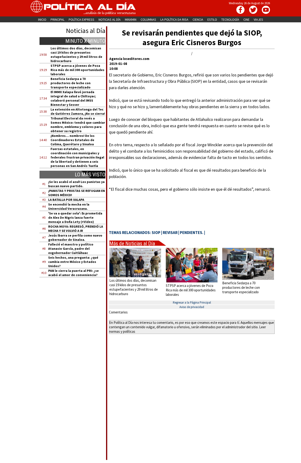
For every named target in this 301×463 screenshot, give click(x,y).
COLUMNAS (148, 19)
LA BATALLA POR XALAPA (66, 200)
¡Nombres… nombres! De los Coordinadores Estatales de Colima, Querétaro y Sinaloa (73, 140)
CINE (246, 19)
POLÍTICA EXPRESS (81, 19)
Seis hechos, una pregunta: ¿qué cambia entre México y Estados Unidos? (73, 261)
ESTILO (212, 19)
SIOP (156, 232)
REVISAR (170, 232)
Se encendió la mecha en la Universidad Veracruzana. (68, 206)
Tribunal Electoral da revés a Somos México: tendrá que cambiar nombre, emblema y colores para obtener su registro (78, 124)
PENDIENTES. (191, 232)
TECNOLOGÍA (230, 19)
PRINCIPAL (57, 19)
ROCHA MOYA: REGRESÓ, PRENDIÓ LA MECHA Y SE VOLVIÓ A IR (75, 228)
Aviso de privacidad (191, 307)
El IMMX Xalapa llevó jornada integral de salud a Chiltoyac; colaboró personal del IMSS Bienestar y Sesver (73, 98)
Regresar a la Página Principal (192, 303)
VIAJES (258, 19)
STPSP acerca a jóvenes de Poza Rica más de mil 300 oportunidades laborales (77, 69)
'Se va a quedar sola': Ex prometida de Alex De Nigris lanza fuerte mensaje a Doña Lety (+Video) (75, 217)
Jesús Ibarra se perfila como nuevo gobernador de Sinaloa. (75, 237)
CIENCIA (198, 19)
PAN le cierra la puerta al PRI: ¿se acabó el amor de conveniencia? (73, 273)
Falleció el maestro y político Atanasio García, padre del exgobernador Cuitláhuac (70, 248)
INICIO (42, 19)
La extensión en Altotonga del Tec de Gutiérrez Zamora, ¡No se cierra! (78, 111)
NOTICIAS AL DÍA (110, 19)
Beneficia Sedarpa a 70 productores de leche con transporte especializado (71, 83)
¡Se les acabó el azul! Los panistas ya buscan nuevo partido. (76, 184)
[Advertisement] (75, 326)
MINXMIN (130, 19)
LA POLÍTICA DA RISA (174, 19)
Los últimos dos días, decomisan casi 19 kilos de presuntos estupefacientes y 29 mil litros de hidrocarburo (76, 54)
